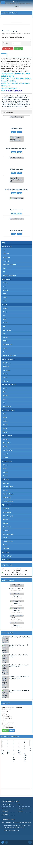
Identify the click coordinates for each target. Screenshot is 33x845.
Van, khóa (6, 476)
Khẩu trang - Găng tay (9, 264)
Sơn (4, 403)
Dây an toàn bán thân (16, 210)
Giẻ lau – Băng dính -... (8, 359)
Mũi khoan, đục (7, 344)
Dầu (4, 392)
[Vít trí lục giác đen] (16, 615)
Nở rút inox (16, 625)
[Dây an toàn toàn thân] (16, 219)
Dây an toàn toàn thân (16, 230)
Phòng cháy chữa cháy (9, 275)
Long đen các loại (9, 723)
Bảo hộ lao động (7, 246)
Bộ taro (5, 312)
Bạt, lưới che (6, 370)
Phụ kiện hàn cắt (7, 436)
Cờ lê (4, 319)
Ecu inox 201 (16, 603)
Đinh (4, 414)
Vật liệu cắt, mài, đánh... (10, 355)
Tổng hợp (6, 381)
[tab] (3, 55)
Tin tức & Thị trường (7, 633)
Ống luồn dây (7, 497)
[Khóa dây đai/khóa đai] (16, 158)
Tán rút (5, 432)
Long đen (6, 290)
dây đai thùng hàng (16, 128)
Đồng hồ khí (6, 443)
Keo (4, 399)
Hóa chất (5, 395)
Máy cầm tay (6, 527)
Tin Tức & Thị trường (8, 805)
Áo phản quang (20, 752)
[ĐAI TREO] (16, 593)
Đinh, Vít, (6, 714)
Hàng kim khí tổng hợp (10, 727)
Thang (5, 545)
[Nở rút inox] (16, 623)
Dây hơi (5, 465)
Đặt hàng (13, 132)
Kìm (4, 334)
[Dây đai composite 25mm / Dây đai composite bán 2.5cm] (16, 139)
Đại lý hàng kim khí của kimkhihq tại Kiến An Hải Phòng (19, 666)
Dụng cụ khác (7, 330)
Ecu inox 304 (16, 610)
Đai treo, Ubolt (7, 512)
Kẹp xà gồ (6, 519)
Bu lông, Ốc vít (6, 279)
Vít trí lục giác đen (17, 618)
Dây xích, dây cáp (8, 516)
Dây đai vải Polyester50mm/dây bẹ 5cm (16, 189)
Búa (4, 315)
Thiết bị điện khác (8, 501)
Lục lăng (5, 337)
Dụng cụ (4, 304)
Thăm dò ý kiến (22, 808)
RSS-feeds (5, 814)
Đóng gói (5, 374)
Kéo (4, 326)
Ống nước (6, 530)
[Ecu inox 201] (16, 601)
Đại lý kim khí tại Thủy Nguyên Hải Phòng (18, 646)
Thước (5, 348)
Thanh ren (6, 548)
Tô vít (4, 352)
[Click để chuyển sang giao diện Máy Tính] (6, 842)
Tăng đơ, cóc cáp (8, 541)
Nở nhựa (5, 425)
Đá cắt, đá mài (8, 716)
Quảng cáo (5, 811)
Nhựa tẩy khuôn (6, 559)
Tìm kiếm (20, 811)
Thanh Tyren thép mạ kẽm (25, 757)
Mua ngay (19, 49)
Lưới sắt (5, 523)
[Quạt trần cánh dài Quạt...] (16, 585)
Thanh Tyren (7, 725)
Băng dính (6, 366)
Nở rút (5, 428)
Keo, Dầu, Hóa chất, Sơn (9, 385)
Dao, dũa (5, 323)
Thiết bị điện (5, 479)
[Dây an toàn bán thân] (16, 198)
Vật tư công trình (7, 505)
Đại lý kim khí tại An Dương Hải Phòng (19, 637)
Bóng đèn (6, 483)
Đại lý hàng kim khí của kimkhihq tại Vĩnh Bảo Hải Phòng (19, 677)
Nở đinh (5, 421)
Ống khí (5, 454)
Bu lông (5, 283)
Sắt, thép (5, 538)
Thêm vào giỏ (8, 49)
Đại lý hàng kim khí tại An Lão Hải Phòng (18, 656)
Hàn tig (5, 446)
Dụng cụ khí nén (8, 718)
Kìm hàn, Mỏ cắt (7, 450)
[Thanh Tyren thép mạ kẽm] (24, 745)
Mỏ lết (5, 341)
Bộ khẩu (5, 308)
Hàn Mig (5, 439)
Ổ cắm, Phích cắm (8, 494)
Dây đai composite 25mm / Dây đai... (16, 149)
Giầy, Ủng (6, 261)
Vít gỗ (5, 294)
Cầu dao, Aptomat (8, 487)
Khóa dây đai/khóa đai (16, 169)
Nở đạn (5, 417)
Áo (4, 250)
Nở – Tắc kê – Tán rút (8, 410)
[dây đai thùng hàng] (16, 117)
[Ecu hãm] (30, 743)
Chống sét (6, 508)
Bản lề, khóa (6, 363)
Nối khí (5, 468)
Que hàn (5, 457)
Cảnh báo (6, 253)
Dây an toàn (6, 257)
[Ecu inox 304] (16, 608)
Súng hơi (5, 472)
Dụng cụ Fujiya (7, 556)
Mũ (4, 272)
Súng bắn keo (7, 406)
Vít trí (4, 301)
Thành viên (21, 805)
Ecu (4, 286)
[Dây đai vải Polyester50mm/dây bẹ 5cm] (16, 180)
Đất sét (5, 388)
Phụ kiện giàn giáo (8, 534)
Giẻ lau (5, 377)
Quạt (3, 243)
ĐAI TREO (16, 596)
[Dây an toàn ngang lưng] (16, 22)
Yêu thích (19, 132)
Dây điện (5, 490)
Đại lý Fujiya (5, 552)
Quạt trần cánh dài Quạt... (16, 589)
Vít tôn (5, 297)
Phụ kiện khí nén (7, 461)
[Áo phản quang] (19, 744)
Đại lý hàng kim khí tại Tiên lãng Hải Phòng (19, 691)
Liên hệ (4, 808)
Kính (4, 268)
